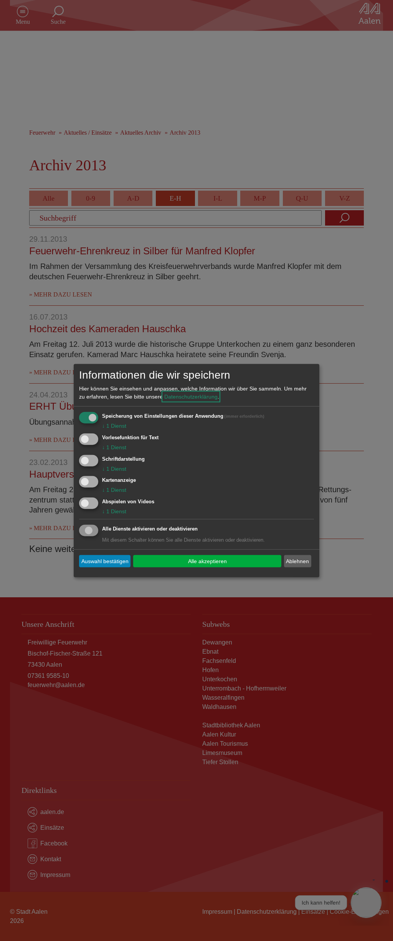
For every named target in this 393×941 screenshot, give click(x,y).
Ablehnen (297, 561)
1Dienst (114, 426)
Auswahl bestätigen (105, 561)
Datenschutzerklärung (191, 397)
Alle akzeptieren (207, 561)
